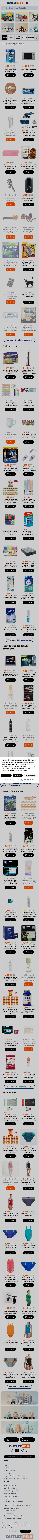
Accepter (6, 775)
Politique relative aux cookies (13, 779)
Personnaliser (31, 775)
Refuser (18, 775)
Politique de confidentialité (19, 780)
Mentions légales (29, 779)
